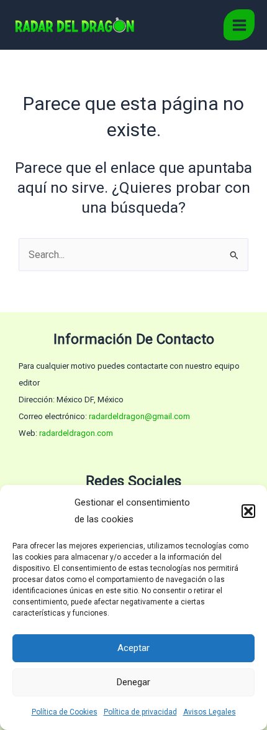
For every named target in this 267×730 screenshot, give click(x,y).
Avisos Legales (209, 712)
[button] (248, 511)
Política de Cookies (64, 712)
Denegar (133, 682)
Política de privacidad (140, 712)
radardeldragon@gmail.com (139, 416)
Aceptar (133, 648)
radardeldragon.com (76, 433)
